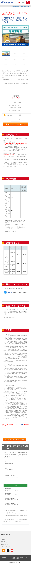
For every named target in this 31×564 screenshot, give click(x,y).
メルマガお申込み (5, 546)
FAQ (27, 557)
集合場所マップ (5, 541)
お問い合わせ (20, 557)
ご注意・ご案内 (19, 424)
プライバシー (11, 557)
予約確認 (3, 539)
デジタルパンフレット (6, 542)
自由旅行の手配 (5, 544)
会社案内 (4, 557)
